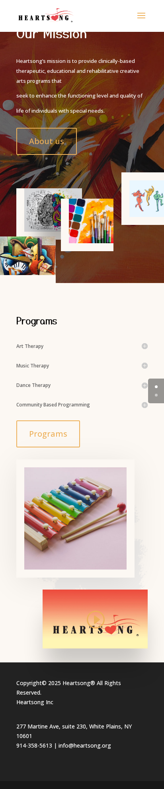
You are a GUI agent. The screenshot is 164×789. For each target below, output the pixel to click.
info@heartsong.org (85, 745)
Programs (48, 433)
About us (46, 141)
